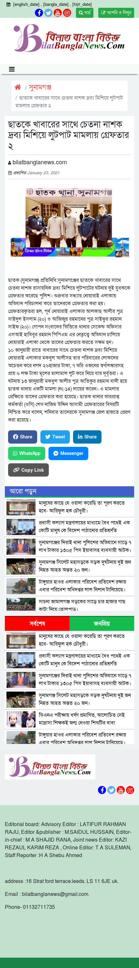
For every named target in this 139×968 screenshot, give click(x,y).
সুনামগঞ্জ (40, 87)
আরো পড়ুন (23, 491)
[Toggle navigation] (12, 69)
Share (26, 437)
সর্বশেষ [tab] (37, 624)
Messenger (71, 453)
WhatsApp (29, 453)
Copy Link (32, 470)
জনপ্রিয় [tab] (102, 624)
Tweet (58, 437)
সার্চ (87, 13)
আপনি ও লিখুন (118, 13)
